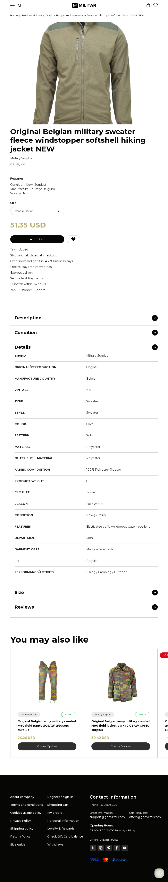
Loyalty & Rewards (61, 828)
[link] (29, 714)
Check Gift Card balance (65, 836)
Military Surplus (21, 158)
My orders (54, 813)
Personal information (63, 821)
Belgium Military (32, 15)
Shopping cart (57, 805)
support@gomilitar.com (107, 817)
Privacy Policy (20, 821)
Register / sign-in (60, 797)
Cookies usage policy (25, 813)
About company (22, 797)
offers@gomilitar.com (145, 817)
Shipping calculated (24, 255)
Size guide (17, 844)
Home (14, 15)
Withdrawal (55, 844)
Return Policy (20, 836)
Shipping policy (21, 828)
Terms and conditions (26, 805)
